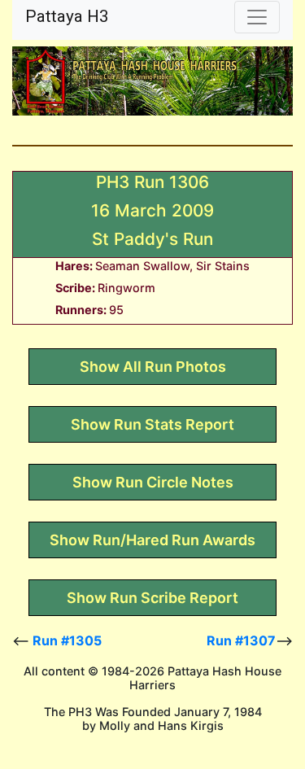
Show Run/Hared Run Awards (152, 539)
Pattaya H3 (67, 16)
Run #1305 (67, 640)
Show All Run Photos (153, 366)
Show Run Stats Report (152, 424)
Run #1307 (241, 640)
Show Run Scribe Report (152, 597)
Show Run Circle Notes (152, 482)
